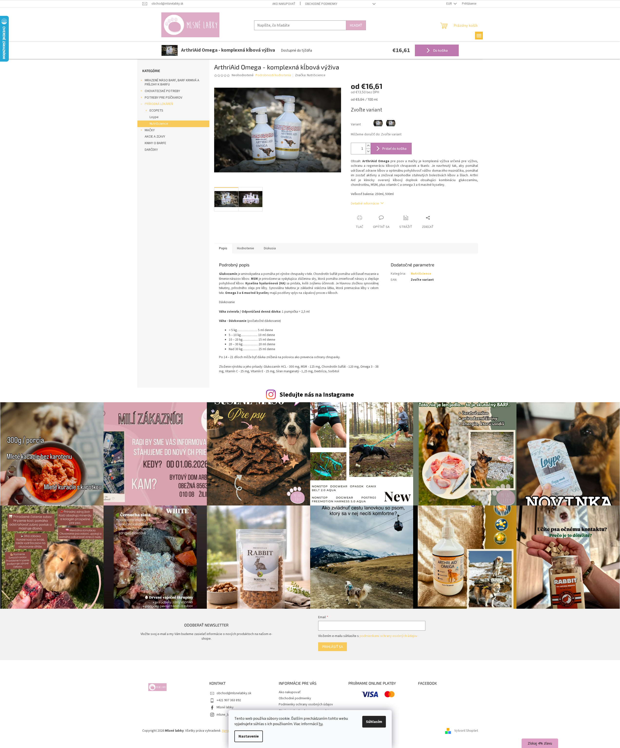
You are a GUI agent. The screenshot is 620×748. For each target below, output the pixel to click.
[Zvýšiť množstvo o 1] (368, 146)
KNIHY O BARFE (155, 143)
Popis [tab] (223, 248)
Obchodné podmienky (321, 4)
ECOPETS (156, 110)
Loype (154, 117)
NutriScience (159, 123)
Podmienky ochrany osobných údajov (306, 704)
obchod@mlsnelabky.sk (234, 693)
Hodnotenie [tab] (245, 248)
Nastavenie (248, 736)
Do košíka (440, 50)
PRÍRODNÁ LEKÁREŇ (159, 104)
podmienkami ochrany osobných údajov (388, 636)
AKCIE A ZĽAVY (155, 136)
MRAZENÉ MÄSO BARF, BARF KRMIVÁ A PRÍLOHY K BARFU (172, 82)
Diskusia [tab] (270, 248)
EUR (449, 3)
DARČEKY (151, 149)
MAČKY (150, 130)
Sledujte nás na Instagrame (316, 394)
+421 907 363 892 (229, 700)
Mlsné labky (225, 707)
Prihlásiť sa (332, 647)
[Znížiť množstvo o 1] (368, 151)
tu (321, 724)
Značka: (310, 75)
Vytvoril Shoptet (466, 730)
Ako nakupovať (283, 4)
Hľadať (356, 25)
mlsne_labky (226, 714)
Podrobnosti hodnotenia (273, 75)
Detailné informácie (365, 203)
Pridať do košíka (394, 148)
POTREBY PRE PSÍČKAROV (163, 97)
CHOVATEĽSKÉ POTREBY (162, 91)
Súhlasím (374, 721)
